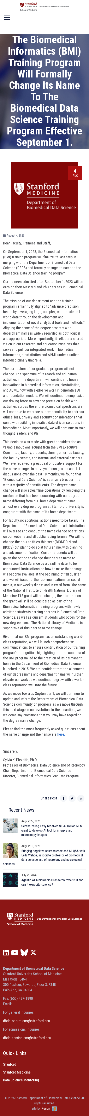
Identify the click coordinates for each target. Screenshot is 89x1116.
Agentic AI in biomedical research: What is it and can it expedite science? (52, 882)
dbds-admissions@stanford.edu (27, 1038)
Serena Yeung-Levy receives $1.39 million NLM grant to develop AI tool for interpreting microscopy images (51, 830)
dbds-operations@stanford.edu (26, 1021)
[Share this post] (63, 798)
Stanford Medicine (17, 1072)
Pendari (46, 1108)
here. (61, 734)
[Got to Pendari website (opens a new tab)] (54, 1108)
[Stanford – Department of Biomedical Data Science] (44, 6)
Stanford (9, 1064)
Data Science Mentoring (21, 1080)
